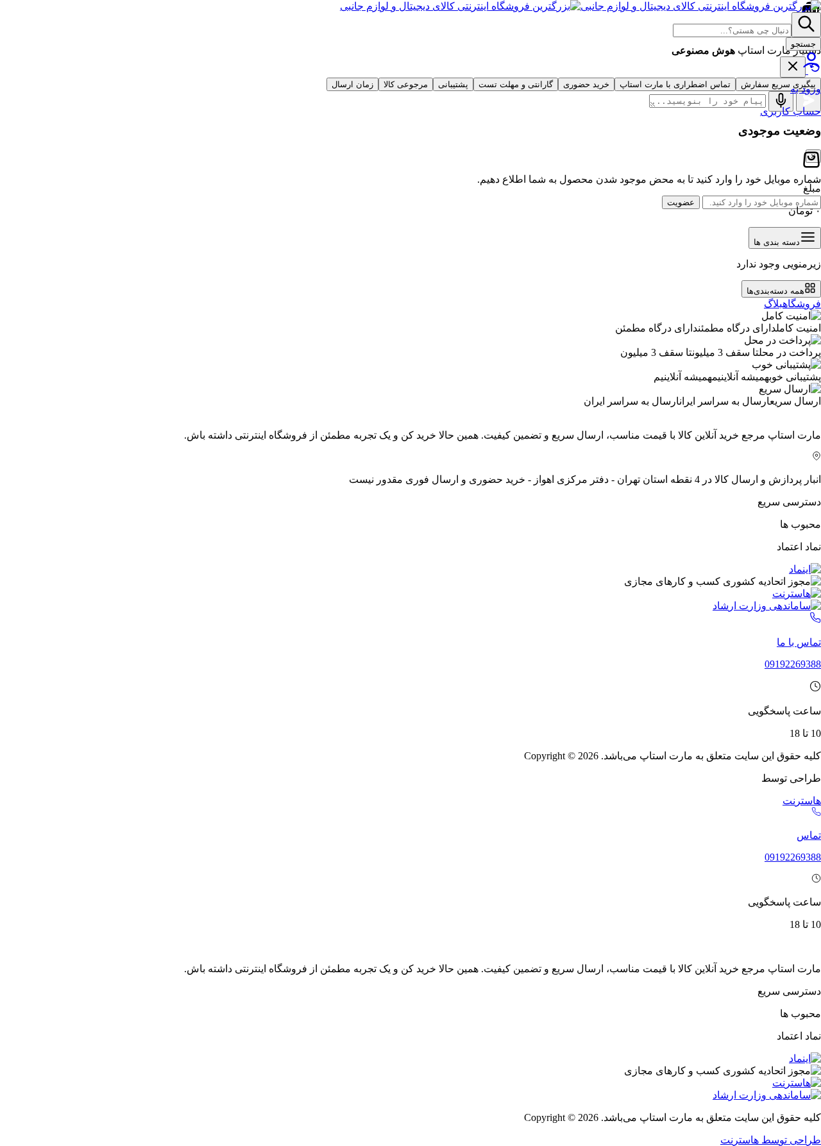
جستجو (803, 44)
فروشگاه (802, 303)
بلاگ (773, 303)
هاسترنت (802, 800)
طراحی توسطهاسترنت (770, 1139)
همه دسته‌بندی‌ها (775, 291)
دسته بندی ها (777, 242)
